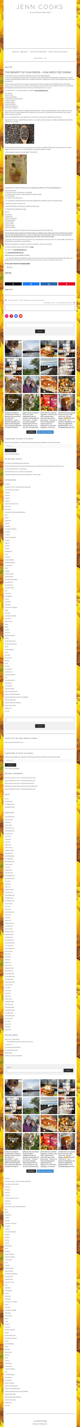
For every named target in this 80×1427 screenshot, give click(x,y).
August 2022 (8, 864)
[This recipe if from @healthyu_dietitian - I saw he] (66, 348)
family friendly (9, 560)
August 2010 (8, 951)
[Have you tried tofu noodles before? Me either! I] (13, 402)
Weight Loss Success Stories (58, 51)
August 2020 (8, 903)
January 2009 (9, 1004)
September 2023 (9, 831)
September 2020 (9, 901)
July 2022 (7, 867)
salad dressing (9, 649)
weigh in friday (9, 688)
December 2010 (9, 940)
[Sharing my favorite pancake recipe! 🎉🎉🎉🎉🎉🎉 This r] (48, 348)
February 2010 (9, 968)
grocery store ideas (11, 579)
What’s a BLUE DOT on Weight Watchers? (22, 783)
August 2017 (8, 929)
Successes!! (8, 669)
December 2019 (9, 912)
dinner (7, 548)
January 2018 (9, 926)
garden (7, 571)
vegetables (8, 683)
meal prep (8, 602)
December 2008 (9, 1007)
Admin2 (11, 289)
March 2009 (8, 999)
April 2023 (8, 845)
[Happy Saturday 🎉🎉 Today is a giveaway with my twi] (66, 402)
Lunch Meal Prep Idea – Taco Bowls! (16, 469)
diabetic (7, 543)
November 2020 (9, 895)
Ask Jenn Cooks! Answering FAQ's (15, 512)
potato (7, 630)
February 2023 (9, 850)
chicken (7, 526)
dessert (7, 540)
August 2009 (8, 985)
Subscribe (10, 450)
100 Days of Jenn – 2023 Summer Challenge (18, 487)
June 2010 (8, 957)
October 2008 (9, 1013)
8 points (7, 501)
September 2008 (9, 1015)
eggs (6, 554)
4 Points (7, 495)
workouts (8, 708)
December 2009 (9, 973)
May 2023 (7, 842)
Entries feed (8, 801)
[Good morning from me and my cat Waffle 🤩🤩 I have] (13, 348)
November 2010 (9, 943)
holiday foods (9, 588)
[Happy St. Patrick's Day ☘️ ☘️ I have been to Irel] (31, 366)
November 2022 (9, 856)
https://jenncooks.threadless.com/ (14, 742)
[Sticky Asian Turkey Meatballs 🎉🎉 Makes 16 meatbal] (66, 384)
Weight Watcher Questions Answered (16, 697)
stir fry (7, 666)
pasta (6, 624)
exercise (7, 557)
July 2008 (7, 1021)
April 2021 (8, 887)
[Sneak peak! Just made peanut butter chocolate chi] (13, 366)
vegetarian (8, 686)
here (32, 247)
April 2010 (8, 962)
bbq (6, 515)
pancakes (8, 618)
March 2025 (8, 825)
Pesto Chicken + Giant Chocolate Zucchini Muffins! (26, 300)
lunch (7, 599)
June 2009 (8, 990)
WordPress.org (10, 807)
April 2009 (8, 996)
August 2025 (8, 819)
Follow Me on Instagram (38, 51)
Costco (7, 534)
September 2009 (9, 982)
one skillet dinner (10, 616)
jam (6, 590)
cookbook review (10, 529)
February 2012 (9, 931)
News (6, 610)
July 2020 (7, 906)
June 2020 (8, 909)
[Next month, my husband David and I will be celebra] (31, 420)
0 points (7, 484)
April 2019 (8, 920)
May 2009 (7, 993)
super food (8, 672)
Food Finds (8, 565)
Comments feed (10, 804)
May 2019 (7, 917)
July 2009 (7, 987)
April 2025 (8, 822)
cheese (7, 523)
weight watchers (10, 700)
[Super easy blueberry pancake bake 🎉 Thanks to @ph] (13, 420)
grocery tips (9, 582)
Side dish (7, 655)
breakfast (8, 520)
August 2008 (8, 1018)
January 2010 (9, 971)
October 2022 (9, 859)
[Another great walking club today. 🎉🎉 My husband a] (31, 348)
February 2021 (9, 889)
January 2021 (9, 892)
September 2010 (9, 948)
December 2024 (9, 828)
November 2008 (9, 1010)
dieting (7, 546)
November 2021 (9, 875)
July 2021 (7, 881)
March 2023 (8, 847)
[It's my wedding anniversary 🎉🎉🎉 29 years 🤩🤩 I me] (31, 384)
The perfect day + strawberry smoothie (58, 303)
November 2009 (9, 976)
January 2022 (9, 873)
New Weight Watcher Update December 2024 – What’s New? (23, 474)
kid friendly (8, 596)
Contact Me (8, 1044)
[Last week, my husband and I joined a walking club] (48, 366)
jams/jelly (8, 593)
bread (7, 518)
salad (6, 646)
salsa (6, 652)
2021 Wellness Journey (12, 490)
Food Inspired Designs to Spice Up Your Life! (20, 1041)
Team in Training (10, 674)
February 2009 (9, 1001)
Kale (45, 1421)
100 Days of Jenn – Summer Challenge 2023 (22, 778)
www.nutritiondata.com (41, 90)
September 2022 (9, 861)
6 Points (7, 498)
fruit (6, 568)
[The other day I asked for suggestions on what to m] (48, 420)
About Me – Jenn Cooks (20, 51)
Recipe (7, 638)
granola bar (9, 576)
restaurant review (11, 644)
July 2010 (7, 954)
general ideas (9, 574)
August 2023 (8, 833)
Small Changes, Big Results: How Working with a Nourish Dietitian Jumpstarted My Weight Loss (34, 466)
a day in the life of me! (12, 504)
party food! (8, 621)
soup (6, 663)
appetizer (8, 509)
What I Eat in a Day (10, 705)
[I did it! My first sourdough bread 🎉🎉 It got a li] (66, 420)
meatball (8, 604)
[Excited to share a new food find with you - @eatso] (48, 402)
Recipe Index (38, 58)
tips (6, 677)
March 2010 (8, 965)
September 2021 (9, 878)
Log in (7, 799)
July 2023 (7, 836)
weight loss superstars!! (12, 694)
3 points (7, 492)
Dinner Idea (8, 551)
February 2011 (9, 934)
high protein (9, 585)
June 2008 (8, 1024)
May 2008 (7, 1027)
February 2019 (9, 923)
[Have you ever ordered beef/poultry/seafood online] (48, 384)
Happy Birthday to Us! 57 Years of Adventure (18, 471)
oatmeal (7, 613)
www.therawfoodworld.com (16, 252)
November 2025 (9, 817)
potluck (7, 632)
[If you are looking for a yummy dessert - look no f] (66, 366)
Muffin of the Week (11, 607)
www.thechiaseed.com (20, 249)
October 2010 (9, 945)
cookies (7, 532)
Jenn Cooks (40, 6)
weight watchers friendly (13, 702)
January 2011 (9, 937)
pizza (6, 627)
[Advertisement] (40, 31)
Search (40, 331)
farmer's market (10, 562)
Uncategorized (9, 680)
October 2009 (9, 979)
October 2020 (9, 898)
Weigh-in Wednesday (11, 691)
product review (10, 635)
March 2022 (8, 870)
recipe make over (10, 641)
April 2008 (8, 1029)
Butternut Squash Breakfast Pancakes (17, 463)
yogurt (7, 711)
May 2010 (7, 959)
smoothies (8, 658)
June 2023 (8, 839)
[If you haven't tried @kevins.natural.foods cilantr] (31, 402)
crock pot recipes (10, 537)
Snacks (7, 660)
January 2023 (9, 853)
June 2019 (8, 915)
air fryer (7, 506)
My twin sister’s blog (11, 1050)
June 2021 (8, 884)
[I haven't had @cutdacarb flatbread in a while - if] (13, 384)
